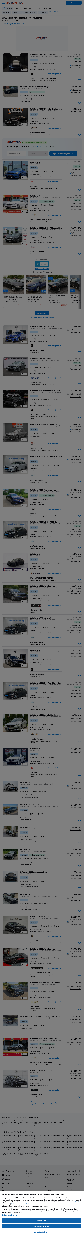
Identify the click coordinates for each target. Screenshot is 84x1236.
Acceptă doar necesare (41, 1226)
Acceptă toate (41, 1220)
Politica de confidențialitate (20, 1204)
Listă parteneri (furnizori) (10, 1215)
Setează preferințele (41, 1232)
